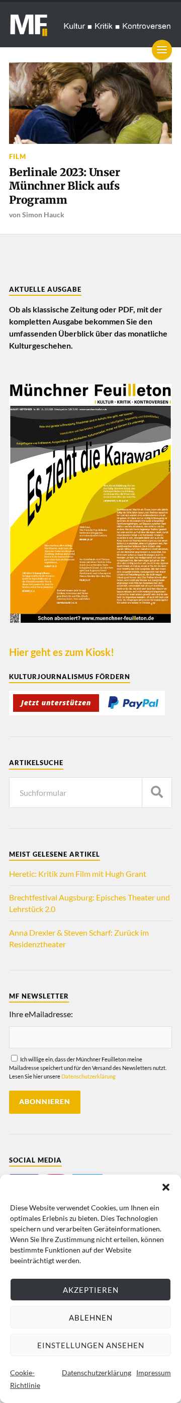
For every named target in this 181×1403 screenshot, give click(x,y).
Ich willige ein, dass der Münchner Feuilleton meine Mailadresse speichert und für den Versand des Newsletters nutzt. (87, 1068)
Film (17, 156)
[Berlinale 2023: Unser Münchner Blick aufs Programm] (90, 103)
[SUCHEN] (157, 792)
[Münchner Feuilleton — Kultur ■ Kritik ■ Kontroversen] (90, 24)
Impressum (153, 1372)
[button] (166, 1187)
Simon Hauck (43, 214)
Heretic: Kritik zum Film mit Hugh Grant (77, 873)
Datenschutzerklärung (96, 1372)
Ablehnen (91, 1317)
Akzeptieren (91, 1289)
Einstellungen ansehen (90, 1345)
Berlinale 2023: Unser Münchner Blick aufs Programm (64, 186)
